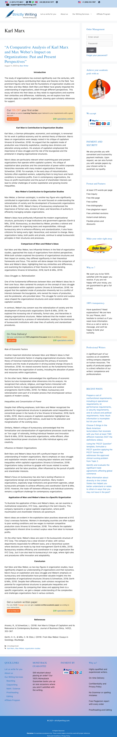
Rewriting (11, 681)
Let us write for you (48, 14)
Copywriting (12, 685)
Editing (10, 696)
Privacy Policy (66, 736)
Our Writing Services (80, 14)
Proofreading (12, 692)
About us (64, 14)
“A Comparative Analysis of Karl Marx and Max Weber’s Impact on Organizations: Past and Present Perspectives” (36, 54)
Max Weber (19, 648)
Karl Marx (10, 648)
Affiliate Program (103, 14)
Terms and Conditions (54, 736)
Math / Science (13, 688)
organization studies (32, 648)
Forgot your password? (97, 55)
